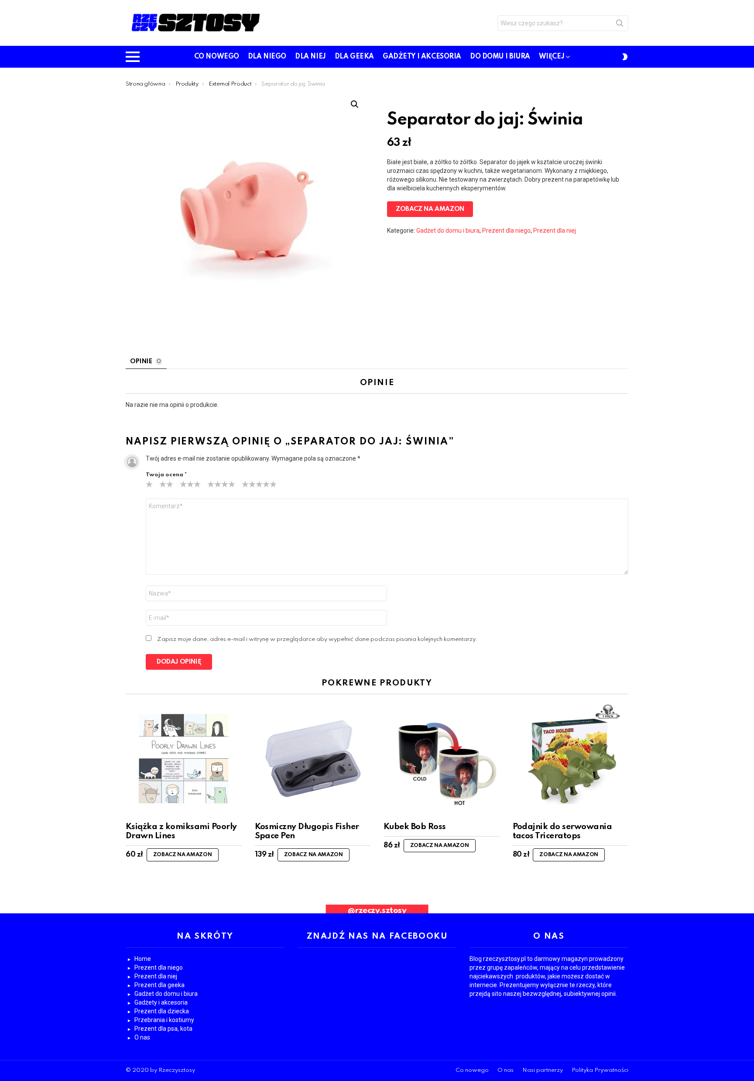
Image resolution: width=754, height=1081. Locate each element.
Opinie (145, 361)
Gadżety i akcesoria (422, 56)
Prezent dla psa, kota (163, 1028)
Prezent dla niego (506, 230)
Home (142, 958)
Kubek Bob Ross (415, 827)
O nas (142, 1037)
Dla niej (310, 56)
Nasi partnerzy (542, 1070)
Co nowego (216, 56)
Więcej (551, 56)
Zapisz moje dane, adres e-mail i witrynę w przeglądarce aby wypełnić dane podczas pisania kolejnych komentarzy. (317, 639)
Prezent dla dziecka (161, 1011)
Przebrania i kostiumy (164, 1019)
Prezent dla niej (554, 230)
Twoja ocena (166, 475)
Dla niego (267, 56)
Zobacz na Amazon (430, 209)
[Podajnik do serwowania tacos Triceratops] (571, 759)
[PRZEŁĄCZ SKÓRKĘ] (624, 57)
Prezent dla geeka (159, 984)
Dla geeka (354, 56)
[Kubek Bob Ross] (442, 759)
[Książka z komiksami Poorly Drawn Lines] (184, 759)
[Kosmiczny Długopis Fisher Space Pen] (313, 759)
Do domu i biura (500, 56)
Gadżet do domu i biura (448, 230)
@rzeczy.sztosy (377, 910)
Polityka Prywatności (600, 1070)
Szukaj (619, 24)
